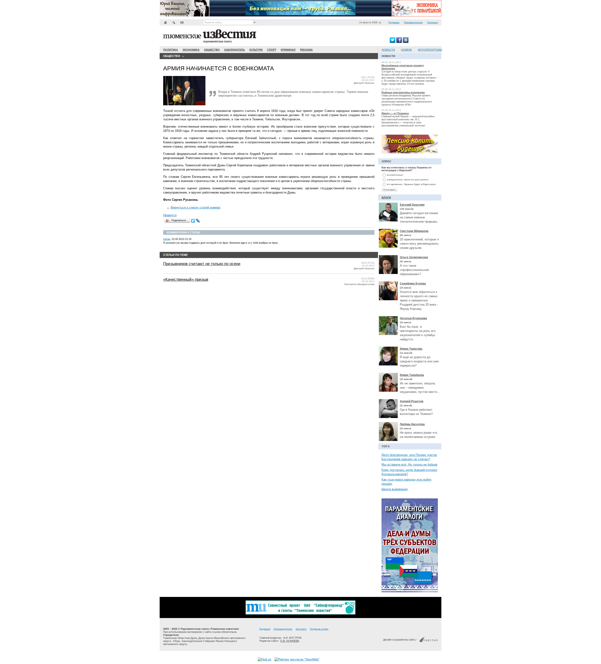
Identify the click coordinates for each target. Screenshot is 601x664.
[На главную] (165, 22)
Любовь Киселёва (412, 424)
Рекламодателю (413, 22)
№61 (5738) (367, 77)
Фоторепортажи (430, 49)
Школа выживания (394, 489)
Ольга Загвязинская (414, 257)
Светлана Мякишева (414, 231)
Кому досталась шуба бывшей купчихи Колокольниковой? (409, 472)
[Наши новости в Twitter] (392, 42)
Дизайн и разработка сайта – (400, 639)
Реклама (306, 49)
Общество (212, 49)
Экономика (191, 49)
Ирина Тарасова (411, 348)
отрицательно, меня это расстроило (407, 179)
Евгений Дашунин (412, 204)
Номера (406, 49)
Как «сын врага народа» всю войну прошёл (406, 482)
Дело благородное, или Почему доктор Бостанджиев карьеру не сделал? (409, 457)
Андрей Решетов (411, 401)
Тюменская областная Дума (180, 638)
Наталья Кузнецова (413, 318)
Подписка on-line (319, 629)
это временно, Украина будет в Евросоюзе (411, 184)
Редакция (394, 22)
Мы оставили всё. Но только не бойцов (409, 464)
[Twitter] (193, 221)
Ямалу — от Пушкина (395, 113)
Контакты (432, 22)
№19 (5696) (367, 278)
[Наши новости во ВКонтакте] (405, 42)
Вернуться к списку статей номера (195, 207)
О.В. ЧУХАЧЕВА (289, 640)
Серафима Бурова (413, 283)
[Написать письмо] (182, 22)
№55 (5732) (367, 263)
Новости (388, 49)
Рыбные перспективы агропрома (403, 92)
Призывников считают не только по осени (201, 264)
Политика (170, 49)
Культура (256, 49)
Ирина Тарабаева (412, 375)
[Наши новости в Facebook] (399, 42)
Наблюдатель (234, 49)
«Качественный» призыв (185, 279)
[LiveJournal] (198, 221)
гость (166, 239)
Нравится (170, 215)
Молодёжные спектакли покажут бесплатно (402, 67)
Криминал (288, 49)
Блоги (386, 197)
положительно (395, 175)
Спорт (271, 49)
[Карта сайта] (173, 22)
